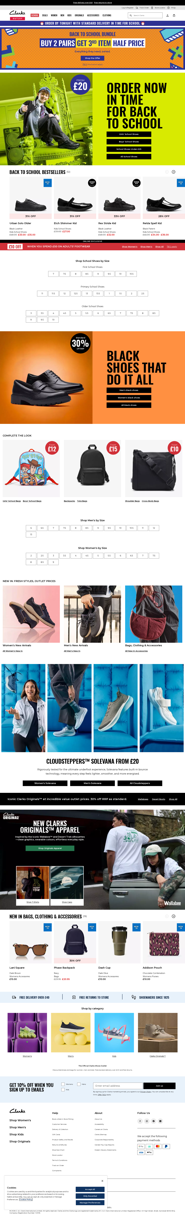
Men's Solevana (92, 783)
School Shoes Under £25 (128, 149)
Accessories (93, 15)
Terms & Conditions (59, 1160)
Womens (69, 1084)
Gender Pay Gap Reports (104, 1145)
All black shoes (129, 405)
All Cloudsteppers (140, 783)
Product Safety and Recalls (62, 1140)
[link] (30, 208)
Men (62, 15)
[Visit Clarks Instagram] (147, 1121)
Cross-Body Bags (150, 501)
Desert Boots (158, 799)
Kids (69, 15)
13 (87, 293)
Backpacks (69, 501)
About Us (98, 1119)
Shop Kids (16, 1134)
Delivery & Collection (60, 1129)
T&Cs (84, 64)
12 (65, 293)
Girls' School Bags (12, 501)
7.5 (64, 274)
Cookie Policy (26, 1199)
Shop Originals (19, 1141)
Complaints (56, 1171)
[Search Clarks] (145, 15)
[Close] (102, 1181)
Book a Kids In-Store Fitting (62, 1119)
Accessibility (99, 1124)
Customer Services (59, 1124)
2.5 (142, 293)
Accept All (90, 1189)
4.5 (64, 313)
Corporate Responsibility (104, 1140)
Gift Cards (56, 1134)
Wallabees (143, 799)
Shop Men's (146, 246)
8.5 (86, 274)
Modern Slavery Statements (105, 1150)
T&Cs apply (172, 246)
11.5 (53, 293)
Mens (84, 1084)
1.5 (120, 293)
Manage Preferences (90, 1203)
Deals (45, 15)
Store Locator (57, 1155)
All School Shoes (129, 156)
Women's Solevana (45, 783)
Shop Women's (129, 246)
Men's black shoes (129, 390)
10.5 (132, 274)
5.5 (86, 313)
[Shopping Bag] (174, 15)
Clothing (107, 15)
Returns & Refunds (59, 1145)
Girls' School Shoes (129, 134)
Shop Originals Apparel (50, 848)
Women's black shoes (129, 397)
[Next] (173, 172)
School (34, 15)
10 (120, 274)
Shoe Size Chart (58, 1150)
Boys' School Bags (32, 501)
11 (42, 293)
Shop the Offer (92, 58)
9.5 (109, 274)
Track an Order (58, 1165)
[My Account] (167, 15)
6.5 (109, 313)
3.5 (42, 313)
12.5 (76, 293)
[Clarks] (17, 15)
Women (54, 15)
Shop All (159, 246)
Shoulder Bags (132, 501)
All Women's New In (13, 651)
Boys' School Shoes (129, 141)
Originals (79, 15)
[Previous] (167, 172)
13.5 (98, 293)
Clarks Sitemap (101, 1134)
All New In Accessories (136, 651)
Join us (159, 1086)
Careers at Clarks (101, 1129)
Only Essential (90, 1196)
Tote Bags (82, 501)
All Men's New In (72, 651)
